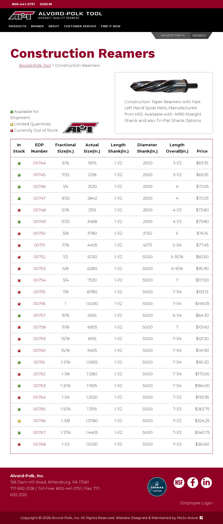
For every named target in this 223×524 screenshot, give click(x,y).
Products (17, 26)
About (53, 26)
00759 (39, 338)
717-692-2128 (22, 488)
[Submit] (201, 35)
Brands (37, 26)
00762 (39, 374)
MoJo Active (190, 518)
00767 (39, 432)
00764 (39, 397)
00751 (39, 245)
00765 (39, 409)
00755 (40, 292)
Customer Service (80, 26)
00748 (39, 210)
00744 (39, 163)
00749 (39, 221)
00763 (39, 385)
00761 (39, 362)
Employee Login (197, 503)
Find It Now (110, 26)
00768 (39, 444)
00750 (39, 233)
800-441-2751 (23, 4)
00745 (39, 174)
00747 (39, 198)
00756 (39, 303)
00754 (39, 280)
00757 (39, 315)
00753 (40, 268)
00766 (39, 420)
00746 (39, 186)
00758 (39, 327)
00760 (39, 350)
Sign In (46, 4)
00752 (40, 256)
